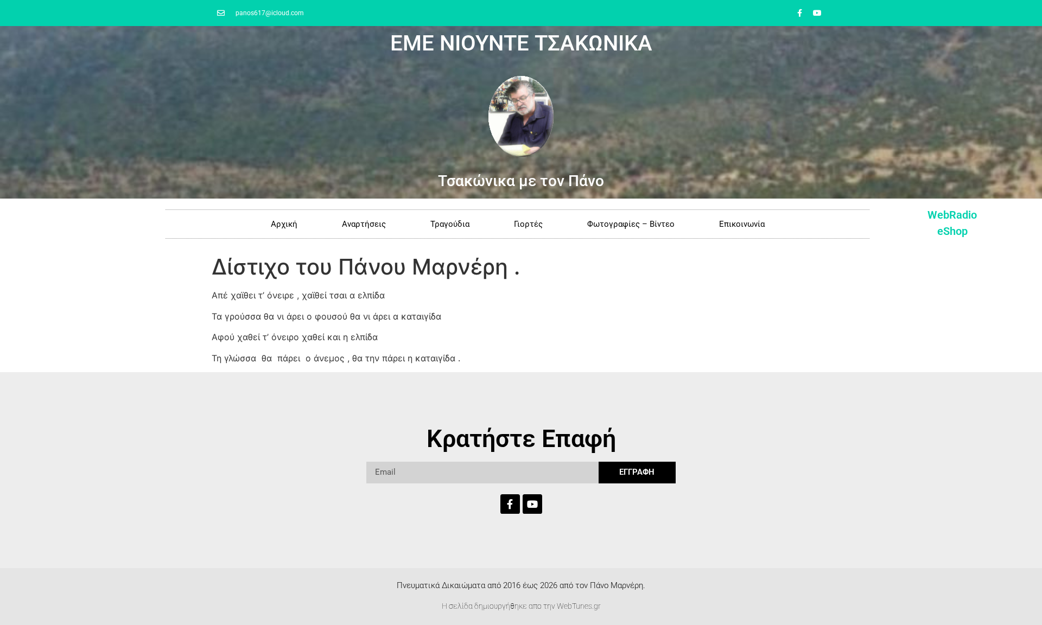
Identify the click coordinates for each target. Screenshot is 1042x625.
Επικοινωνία (742, 224)
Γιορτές (528, 224)
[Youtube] (817, 13)
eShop (952, 231)
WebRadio (952, 214)
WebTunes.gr (579, 606)
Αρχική (284, 224)
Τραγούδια (449, 224)
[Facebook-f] (799, 13)
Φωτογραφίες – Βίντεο (631, 224)
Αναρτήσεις (364, 224)
